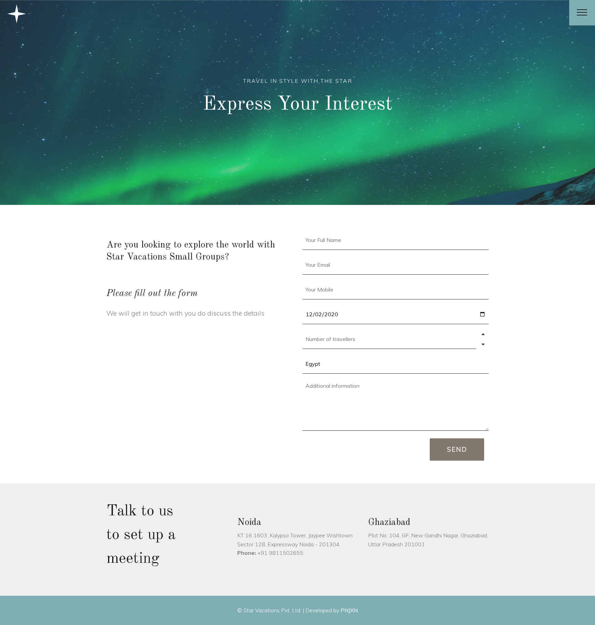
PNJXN (348, 610)
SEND (457, 449)
